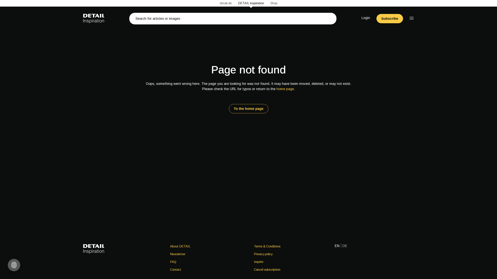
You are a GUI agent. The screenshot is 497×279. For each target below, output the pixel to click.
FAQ (173, 262)
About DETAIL (180, 246)
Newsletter (177, 254)
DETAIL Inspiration (251, 3)
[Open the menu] (411, 18)
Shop (273, 3)
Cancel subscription (267, 269)
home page (285, 89)
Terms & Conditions (267, 246)
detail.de (226, 3)
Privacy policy (263, 254)
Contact (175, 269)
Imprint (258, 262)
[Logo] (93, 18)
